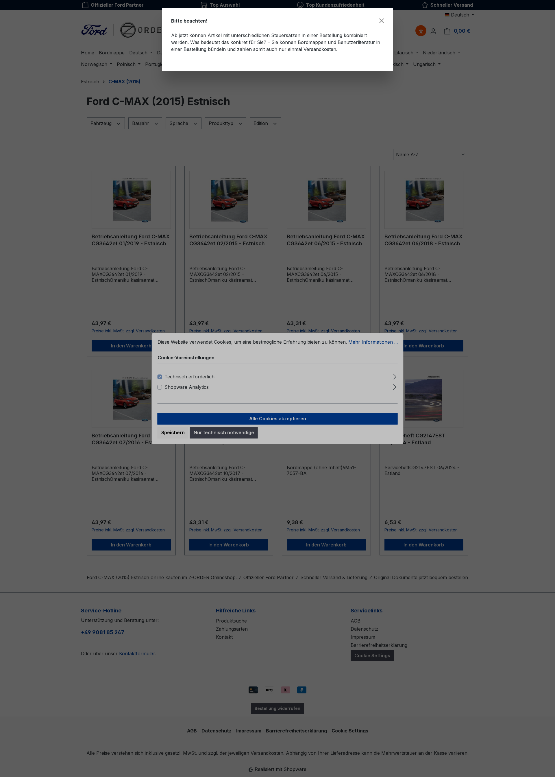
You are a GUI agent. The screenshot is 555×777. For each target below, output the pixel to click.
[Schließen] (381, 20)
